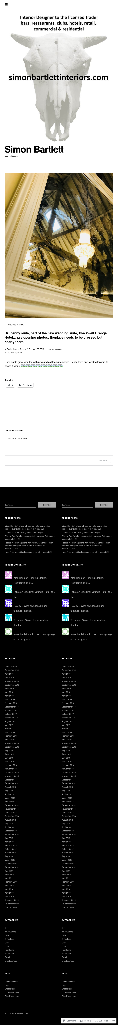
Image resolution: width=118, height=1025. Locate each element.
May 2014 (9, 823)
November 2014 (12, 808)
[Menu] (8, 4)
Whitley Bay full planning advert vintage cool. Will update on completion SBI (30, 537)
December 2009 (12, 899)
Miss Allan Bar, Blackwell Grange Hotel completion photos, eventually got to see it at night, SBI (27, 527)
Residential (9, 949)
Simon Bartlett (34, 149)
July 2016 (9, 750)
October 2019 (11, 666)
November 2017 (12, 710)
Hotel (7, 352)
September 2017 (12, 717)
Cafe (7, 935)
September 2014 (12, 816)
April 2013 (9, 841)
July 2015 (9, 790)
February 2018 (11, 703)
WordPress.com (12, 996)
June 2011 (9, 874)
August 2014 (10, 819)
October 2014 (11, 812)
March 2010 (10, 896)
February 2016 (11, 765)
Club (7, 942)
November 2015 (12, 776)
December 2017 (12, 706)
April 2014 (9, 827)
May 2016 (9, 757)
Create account (11, 981)
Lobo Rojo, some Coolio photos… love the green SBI (28, 552)
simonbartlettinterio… (25, 634)
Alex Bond (19, 578)
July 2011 (9, 870)
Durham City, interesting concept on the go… (25, 532)
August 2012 (10, 852)
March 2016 (10, 761)
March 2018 (10, 699)
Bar (6, 927)
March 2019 (10, 677)
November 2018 (12, 681)
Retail (7, 957)
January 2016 (11, 768)
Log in (7, 985)
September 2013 (12, 834)
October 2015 (11, 779)
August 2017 (10, 721)
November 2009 (12, 903)
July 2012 (9, 856)
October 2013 (11, 830)
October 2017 (11, 713)
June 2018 (9, 688)
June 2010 (9, 885)
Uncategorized (16, 352)
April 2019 (9, 673)
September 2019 (12, 670)
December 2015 (12, 772)
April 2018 (9, 695)
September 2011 (12, 867)
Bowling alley (10, 931)
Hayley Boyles (21, 606)
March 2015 (10, 797)
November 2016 (12, 743)
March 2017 (10, 732)
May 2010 (9, 889)
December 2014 (12, 805)
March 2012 (10, 859)
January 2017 (11, 739)
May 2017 (9, 724)
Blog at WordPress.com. (16, 1013)
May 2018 (9, 692)
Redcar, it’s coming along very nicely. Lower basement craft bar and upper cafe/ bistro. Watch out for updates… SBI (29, 545)
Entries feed (10, 988)
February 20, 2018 (36, 349)
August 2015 (10, 786)
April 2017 (9, 728)
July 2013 (9, 837)
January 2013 (11, 845)
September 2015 (12, 783)
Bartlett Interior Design (16, 349)
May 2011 (9, 878)
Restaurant (9, 953)
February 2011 (11, 881)
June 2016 (9, 754)
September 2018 (12, 684)
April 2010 (9, 892)
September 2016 (12, 746)
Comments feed (12, 992)
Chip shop (9, 938)
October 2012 (11, 849)
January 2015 (11, 801)
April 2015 (9, 794)
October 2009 (11, 907)
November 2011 (12, 863)
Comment (103, 460)
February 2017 (11, 735)
